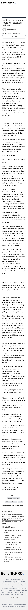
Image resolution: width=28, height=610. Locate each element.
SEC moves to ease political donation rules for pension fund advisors (13, 559)
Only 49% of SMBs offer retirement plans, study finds (12, 548)
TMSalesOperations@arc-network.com (12, 519)
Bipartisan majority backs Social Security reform (12, 543)
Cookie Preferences (20, 606)
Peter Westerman (12, 29)
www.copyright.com (19, 516)
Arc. (11, 604)
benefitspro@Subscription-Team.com (16, 594)
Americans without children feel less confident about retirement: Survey (13, 537)
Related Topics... (13, 495)
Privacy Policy (11, 606)
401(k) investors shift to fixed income (13, 531)
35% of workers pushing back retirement (13, 553)
